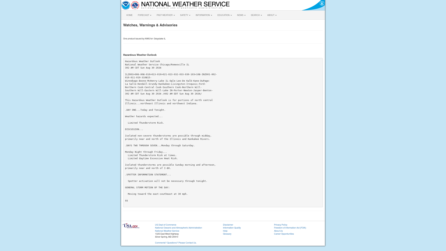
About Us (278, 230)
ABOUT (271, 14)
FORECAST (144, 14)
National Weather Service (167, 230)
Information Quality (232, 227)
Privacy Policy (280, 224)
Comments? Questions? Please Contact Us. (176, 242)
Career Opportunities (284, 233)
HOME (129, 14)
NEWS (240, 14)
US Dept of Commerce (165, 224)
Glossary (227, 233)
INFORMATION (203, 14)
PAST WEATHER (165, 14)
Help (225, 230)
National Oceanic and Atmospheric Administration (178, 227)
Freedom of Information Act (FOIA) (290, 227)
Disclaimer (228, 224)
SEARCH (255, 14)
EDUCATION (223, 14)
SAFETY (184, 14)
